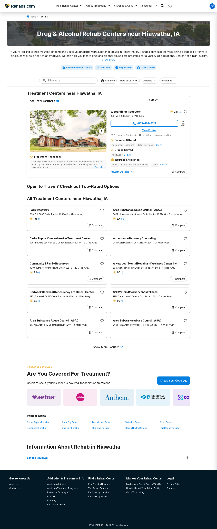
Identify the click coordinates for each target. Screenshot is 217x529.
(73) (180, 111)
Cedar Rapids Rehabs (38, 422)
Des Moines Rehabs (102, 422)
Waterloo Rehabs (134, 422)
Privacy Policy (96, 525)
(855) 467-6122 (146, 123)
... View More (98, 167)
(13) (122, 219)
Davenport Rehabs (36, 428)
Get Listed (105, 68)
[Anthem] (117, 397)
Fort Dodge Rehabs (169, 428)
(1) (38, 219)
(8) (38, 272)
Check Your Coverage (173, 380)
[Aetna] (44, 397)
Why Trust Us (125, 68)
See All (158, 145)
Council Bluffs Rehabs (136, 428)
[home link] (27, 16)
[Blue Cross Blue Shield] (153, 397)
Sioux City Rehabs (71, 422)
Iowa (33, 16)
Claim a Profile (148, 68)
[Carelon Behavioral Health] (190, 397)
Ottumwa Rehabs (100, 428)
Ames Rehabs (167, 422)
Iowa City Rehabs (70, 428)
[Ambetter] (80, 397)
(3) (39, 301)
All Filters (110, 80)
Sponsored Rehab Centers (79, 68)
